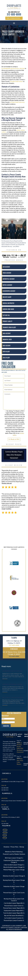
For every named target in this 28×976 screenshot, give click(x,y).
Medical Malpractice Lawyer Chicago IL (14, 870)
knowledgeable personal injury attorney (13, 68)
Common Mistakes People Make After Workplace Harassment (14, 455)
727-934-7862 (4, 823)
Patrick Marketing (17, 851)
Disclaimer (7, 847)
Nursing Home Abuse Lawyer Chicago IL (14, 881)
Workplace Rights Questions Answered (12, 684)
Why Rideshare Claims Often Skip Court (12, 671)
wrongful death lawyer (16, 81)
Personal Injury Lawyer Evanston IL (14, 920)
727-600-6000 (14, 645)
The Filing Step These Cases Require (20, 761)
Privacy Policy (14, 847)
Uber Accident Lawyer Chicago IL (14, 864)
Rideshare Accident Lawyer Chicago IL (14, 876)
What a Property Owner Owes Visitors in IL (13, 697)
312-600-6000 (14, 14)
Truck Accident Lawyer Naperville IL (13, 913)
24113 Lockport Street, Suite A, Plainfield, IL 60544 (13, 800)
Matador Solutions (19, 854)
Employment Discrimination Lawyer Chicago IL (14, 861)
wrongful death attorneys (17, 102)
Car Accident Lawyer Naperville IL (14, 903)
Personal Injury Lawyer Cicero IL (13, 905)
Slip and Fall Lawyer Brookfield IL (13, 915)
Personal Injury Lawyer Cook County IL (14, 893)
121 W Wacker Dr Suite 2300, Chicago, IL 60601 (12, 781)
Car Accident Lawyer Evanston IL (13, 918)
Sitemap (21, 847)
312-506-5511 (4, 790)
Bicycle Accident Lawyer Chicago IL (13, 867)
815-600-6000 (4, 807)
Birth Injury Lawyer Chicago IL (13, 858)
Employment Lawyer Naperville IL (13, 910)
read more (4, 678)
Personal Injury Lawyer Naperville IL (13, 908)
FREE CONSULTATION (13, 18)
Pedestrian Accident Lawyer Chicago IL (14, 887)
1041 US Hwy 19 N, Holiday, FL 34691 (10, 817)
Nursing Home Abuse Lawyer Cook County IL (14, 899)
